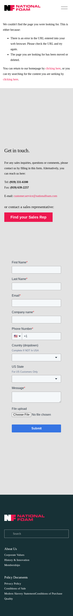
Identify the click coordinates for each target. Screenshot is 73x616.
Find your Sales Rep (28, 217)
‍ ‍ (21, 583)
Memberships (12, 565)
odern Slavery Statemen (20, 593)
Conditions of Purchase (48, 593)
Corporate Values (14, 554)
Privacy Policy (12, 583)
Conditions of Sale (15, 588)
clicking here (53, 68)
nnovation (23, 559)
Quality (8, 598)
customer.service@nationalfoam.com (35, 196)
